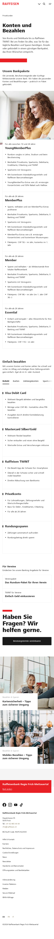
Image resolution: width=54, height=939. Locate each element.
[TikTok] (21, 805)
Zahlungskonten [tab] (31, 381)
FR (9, 917)
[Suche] (44, 4)
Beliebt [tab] (6, 381)
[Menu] (50, 4)
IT (13, 917)
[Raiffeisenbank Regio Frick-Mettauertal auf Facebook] (4, 805)
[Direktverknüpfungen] (39, 4)
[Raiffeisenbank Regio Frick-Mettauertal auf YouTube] (16, 805)
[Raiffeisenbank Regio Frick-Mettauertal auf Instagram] (10, 805)
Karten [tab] (16, 381)
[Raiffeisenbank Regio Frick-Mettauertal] (11, 4)
